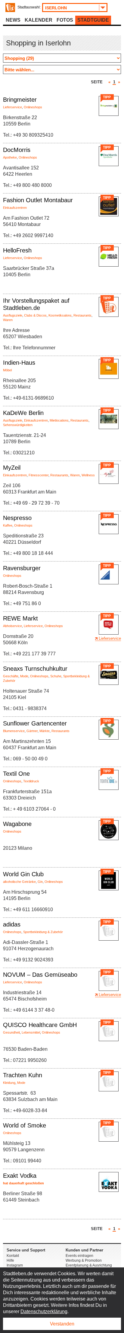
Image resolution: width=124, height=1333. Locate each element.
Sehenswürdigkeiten (18, 425)
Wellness (88, 475)
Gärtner (32, 731)
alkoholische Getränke (19, 881)
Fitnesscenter (38, 475)
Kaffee (7, 525)
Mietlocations (59, 420)
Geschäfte (10, 676)
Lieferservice (12, 107)
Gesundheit (11, 1032)
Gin (40, 881)
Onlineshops (33, 107)
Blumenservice (14, 731)
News (13, 20)
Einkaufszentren (15, 207)
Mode (24, 676)
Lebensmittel (31, 1032)
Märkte (44, 731)
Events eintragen (79, 1256)
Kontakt (13, 1256)
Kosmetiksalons (60, 315)
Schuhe (55, 676)
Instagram (15, 1265)
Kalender (38, 20)
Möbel (7, 370)
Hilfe (10, 1260)
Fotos (65, 20)
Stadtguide (93, 20)
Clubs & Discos (35, 315)
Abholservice (12, 626)
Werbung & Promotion (84, 1260)
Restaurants (82, 315)
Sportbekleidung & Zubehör (43, 932)
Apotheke (10, 157)
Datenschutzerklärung (43, 1311)
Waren (8, 320)
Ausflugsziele (12, 315)
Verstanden (62, 1323)
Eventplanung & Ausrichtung (89, 1265)
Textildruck (31, 781)
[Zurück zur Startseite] (10, 7)
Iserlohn (56, 7)
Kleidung (9, 1082)
